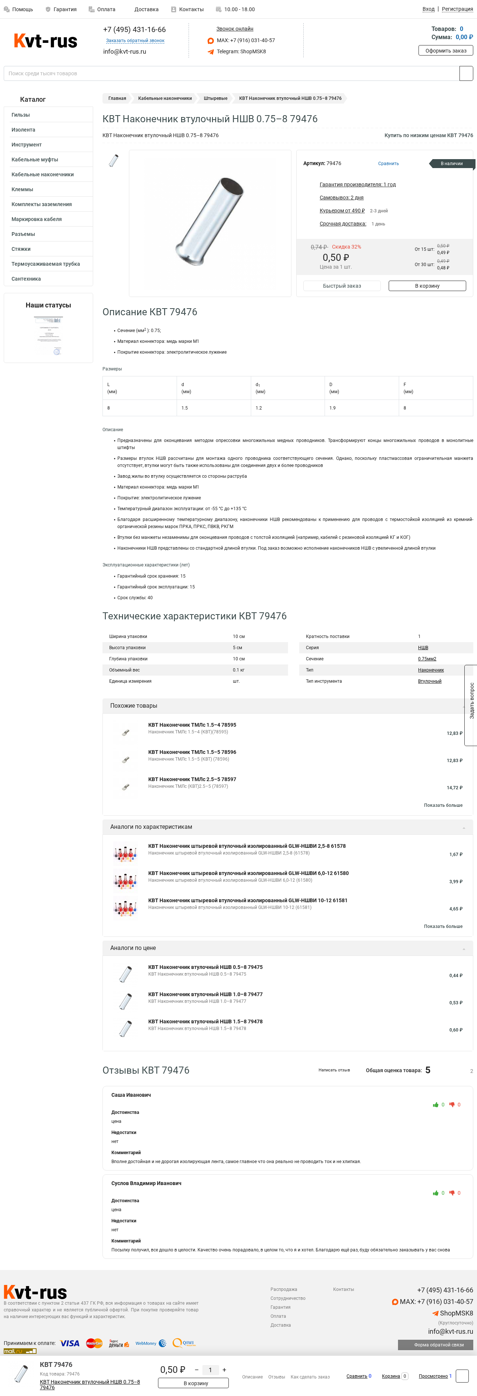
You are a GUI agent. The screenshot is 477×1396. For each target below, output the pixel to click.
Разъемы (23, 234)
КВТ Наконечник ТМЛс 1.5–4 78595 (192, 725)
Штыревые (215, 98)
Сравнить (357, 1376)
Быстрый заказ (342, 286)
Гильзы (21, 115)
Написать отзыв (334, 1070)
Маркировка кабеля (37, 219)
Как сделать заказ (310, 1377)
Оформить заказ (446, 51)
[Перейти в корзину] (423, 33)
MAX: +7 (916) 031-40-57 (245, 40)
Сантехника (26, 279)
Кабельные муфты (35, 159)
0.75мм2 (427, 658)
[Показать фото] (113, 161)
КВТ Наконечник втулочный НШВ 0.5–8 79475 (205, 967)
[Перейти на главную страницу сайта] (46, 41)
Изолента (23, 130)
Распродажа (284, 1289)
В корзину (427, 286)
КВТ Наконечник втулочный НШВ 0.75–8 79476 (90, 1384)
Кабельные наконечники (43, 174)
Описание (252, 1377)
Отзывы (276, 1377)
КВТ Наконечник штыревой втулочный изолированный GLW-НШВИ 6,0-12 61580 (248, 873)
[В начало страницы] (462, 1376)
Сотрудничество (288, 1298)
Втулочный (430, 681)
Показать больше (443, 805)
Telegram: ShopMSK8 (241, 51)
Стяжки (21, 249)
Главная (117, 98)
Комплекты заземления (42, 204)
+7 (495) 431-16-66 (133, 29)
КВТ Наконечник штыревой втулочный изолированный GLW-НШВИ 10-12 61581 (248, 900)
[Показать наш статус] (48, 335)
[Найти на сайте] (466, 73)
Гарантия (65, 9)
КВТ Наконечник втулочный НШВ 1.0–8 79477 (205, 994)
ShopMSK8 (456, 1313)
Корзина (391, 1376)
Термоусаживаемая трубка (46, 264)
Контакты (191, 9)
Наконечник (431, 670)
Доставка (146, 9)
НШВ (423, 647)
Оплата (106, 9)
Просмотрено (433, 1376)
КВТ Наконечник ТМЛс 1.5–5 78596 (192, 752)
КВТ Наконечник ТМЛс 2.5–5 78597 (192, 779)
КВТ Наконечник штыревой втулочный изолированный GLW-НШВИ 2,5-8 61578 (247, 846)
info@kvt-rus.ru (450, 1331)
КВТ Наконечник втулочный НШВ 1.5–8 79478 (205, 1021)
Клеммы (22, 189)
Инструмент (27, 145)
